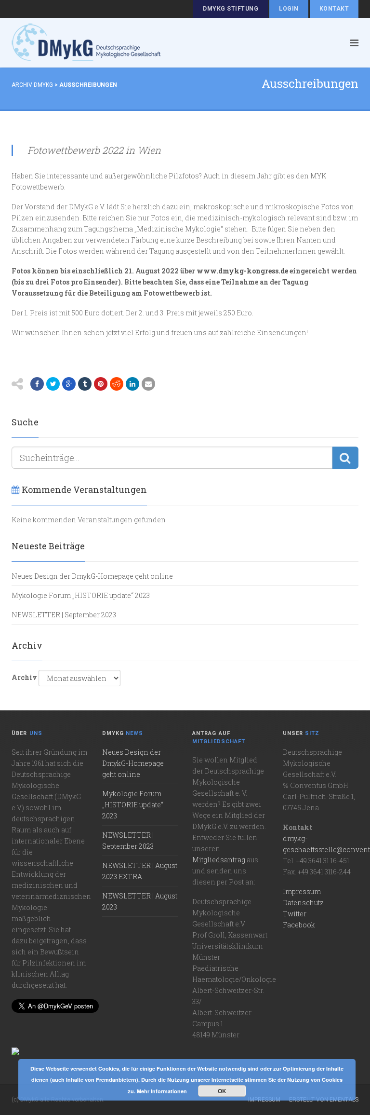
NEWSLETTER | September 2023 (64, 614)
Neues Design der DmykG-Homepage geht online (92, 576)
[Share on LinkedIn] (132, 384)
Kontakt (334, 8)
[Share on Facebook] (37, 384)
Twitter (294, 913)
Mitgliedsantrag (218, 859)
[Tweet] (53, 384)
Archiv (24, 677)
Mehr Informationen (162, 1091)
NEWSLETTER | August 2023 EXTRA (139, 871)
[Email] (148, 384)
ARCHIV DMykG (32, 85)
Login (288, 8)
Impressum (302, 891)
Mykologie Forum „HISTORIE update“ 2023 (81, 595)
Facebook (299, 924)
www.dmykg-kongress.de (242, 270)
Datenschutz (303, 902)
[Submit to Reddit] (116, 384)
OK (222, 1091)
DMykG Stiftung (230, 8)
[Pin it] (100, 384)
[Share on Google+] (69, 384)
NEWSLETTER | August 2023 (139, 901)
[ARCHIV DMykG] (168, 42)
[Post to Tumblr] (85, 384)
